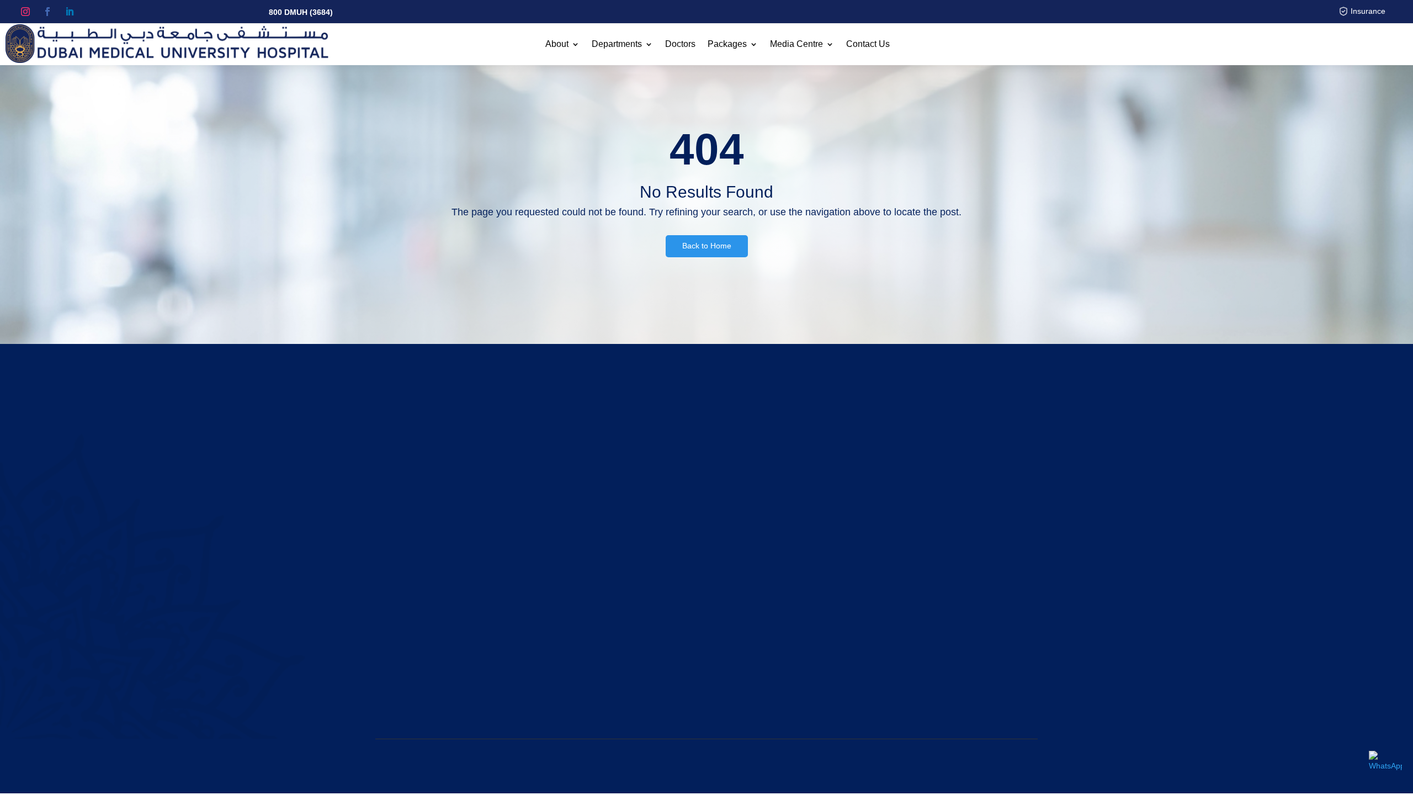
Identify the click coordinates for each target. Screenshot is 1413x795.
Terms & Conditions (891, 765)
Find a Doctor (579, 555)
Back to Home (706, 245)
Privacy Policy (955, 765)
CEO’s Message (409, 634)
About (557, 44)
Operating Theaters (590, 621)
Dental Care (751, 581)
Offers (566, 581)
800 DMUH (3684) (301, 12)
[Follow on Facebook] (47, 11)
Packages (727, 44)
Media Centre (796, 44)
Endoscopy (749, 647)
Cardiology (749, 555)
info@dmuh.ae (952, 634)
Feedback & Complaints (597, 647)
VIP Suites (574, 595)
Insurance (1368, 11)
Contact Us (868, 44)
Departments (617, 44)
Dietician (745, 608)
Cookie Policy (1008, 765)
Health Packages (586, 568)
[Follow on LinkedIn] (69, 11)
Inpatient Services (587, 608)
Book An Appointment (986, 439)
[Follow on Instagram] (25, 11)
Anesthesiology (756, 542)
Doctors (680, 44)
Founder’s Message (416, 621)
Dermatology (752, 595)
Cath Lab (746, 568)
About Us (397, 542)
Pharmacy (573, 634)
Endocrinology (755, 634)
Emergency (750, 621)
